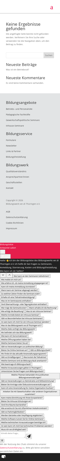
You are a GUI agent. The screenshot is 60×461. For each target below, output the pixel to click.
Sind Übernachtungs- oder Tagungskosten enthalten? (24, 304)
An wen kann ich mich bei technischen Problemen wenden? (26, 426)
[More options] (2, 252)
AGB (8, 211)
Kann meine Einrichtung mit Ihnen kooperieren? (22, 397)
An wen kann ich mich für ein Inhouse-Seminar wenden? (25, 322)
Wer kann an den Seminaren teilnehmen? (31, 276)
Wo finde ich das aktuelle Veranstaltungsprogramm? (23, 353)
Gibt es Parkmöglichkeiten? (13, 411)
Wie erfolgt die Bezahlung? (12, 311)
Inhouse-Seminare (15, 125)
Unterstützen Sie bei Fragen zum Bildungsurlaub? (22, 371)
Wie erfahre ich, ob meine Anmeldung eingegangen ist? (24, 283)
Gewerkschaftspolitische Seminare (23, 120)
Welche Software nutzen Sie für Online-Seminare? (22, 419)
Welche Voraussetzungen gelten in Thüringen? (21, 367)
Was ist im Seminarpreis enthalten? (16, 300)
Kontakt (9, 188)
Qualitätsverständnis (16, 171)
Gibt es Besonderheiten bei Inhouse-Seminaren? (22, 318)
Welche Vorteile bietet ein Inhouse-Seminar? (20, 315)
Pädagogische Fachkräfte (18, 114)
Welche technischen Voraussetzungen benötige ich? (23, 422)
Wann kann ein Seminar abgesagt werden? (19, 290)
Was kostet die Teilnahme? (34, 357)
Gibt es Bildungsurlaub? (40, 350)
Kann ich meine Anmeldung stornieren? (18, 286)
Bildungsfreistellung (16, 156)
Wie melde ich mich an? (11, 279)
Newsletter (11, 145)
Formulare (11, 140)
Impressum (11, 228)
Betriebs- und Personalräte (19, 109)
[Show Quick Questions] (10, 275)
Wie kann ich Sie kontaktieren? (14, 336)
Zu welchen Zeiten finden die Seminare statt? (20, 293)
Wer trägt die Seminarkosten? (14, 307)
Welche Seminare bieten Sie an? (14, 343)
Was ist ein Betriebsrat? (17, 69)
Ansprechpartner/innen (17, 176)
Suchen (48, 55)
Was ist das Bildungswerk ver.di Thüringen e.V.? (21, 325)
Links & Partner (13, 151)
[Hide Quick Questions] (3, 275)
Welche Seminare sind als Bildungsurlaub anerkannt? (24, 360)
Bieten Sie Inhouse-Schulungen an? (16, 401)
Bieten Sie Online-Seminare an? (14, 350)
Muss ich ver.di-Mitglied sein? (13, 429)
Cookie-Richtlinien (15, 222)
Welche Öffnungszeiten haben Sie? (16, 339)
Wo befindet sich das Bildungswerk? (16, 332)
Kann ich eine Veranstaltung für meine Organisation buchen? (27, 388)
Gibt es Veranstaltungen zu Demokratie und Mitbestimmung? (27, 381)
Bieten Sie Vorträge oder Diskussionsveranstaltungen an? (26, 384)
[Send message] (29, 436)
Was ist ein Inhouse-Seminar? (39, 311)
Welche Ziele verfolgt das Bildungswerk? (18, 329)
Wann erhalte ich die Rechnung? (43, 307)
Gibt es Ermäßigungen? (11, 357)
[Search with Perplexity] (2, 440)
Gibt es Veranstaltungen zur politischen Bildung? (22, 346)
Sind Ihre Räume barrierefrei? (13, 404)
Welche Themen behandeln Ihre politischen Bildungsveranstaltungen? (30, 376)
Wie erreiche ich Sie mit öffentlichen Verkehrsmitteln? (24, 408)
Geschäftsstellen (14, 182)
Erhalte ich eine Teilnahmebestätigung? (18, 297)
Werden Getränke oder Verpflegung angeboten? (22, 415)
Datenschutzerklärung (17, 217)
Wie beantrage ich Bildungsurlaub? (16, 364)
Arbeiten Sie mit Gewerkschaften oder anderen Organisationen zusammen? (30, 392)
